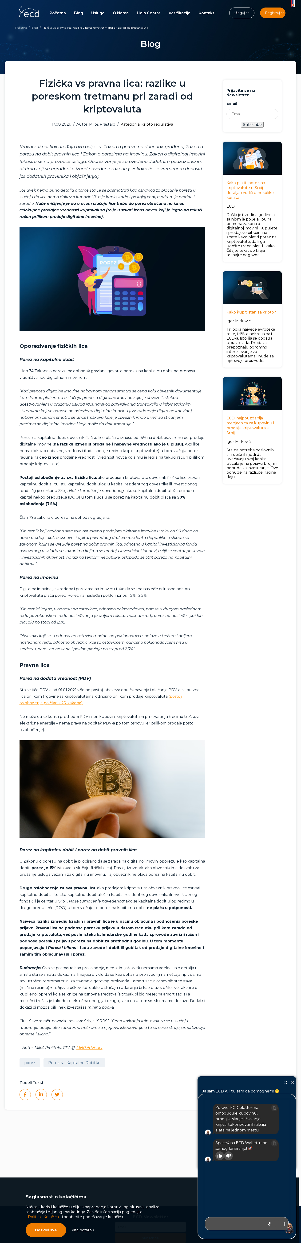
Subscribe (252, 124)
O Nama (121, 13)
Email (231, 103)
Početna (58, 13)
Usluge (98, 13)
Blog (78, 13)
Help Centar (148, 13)
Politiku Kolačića (43, 1217)
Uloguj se (242, 13)
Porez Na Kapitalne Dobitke (74, 1063)
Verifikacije (179, 13)
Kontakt (206, 13)
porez (29, 1063)
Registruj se (275, 13)
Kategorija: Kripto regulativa (147, 124)
